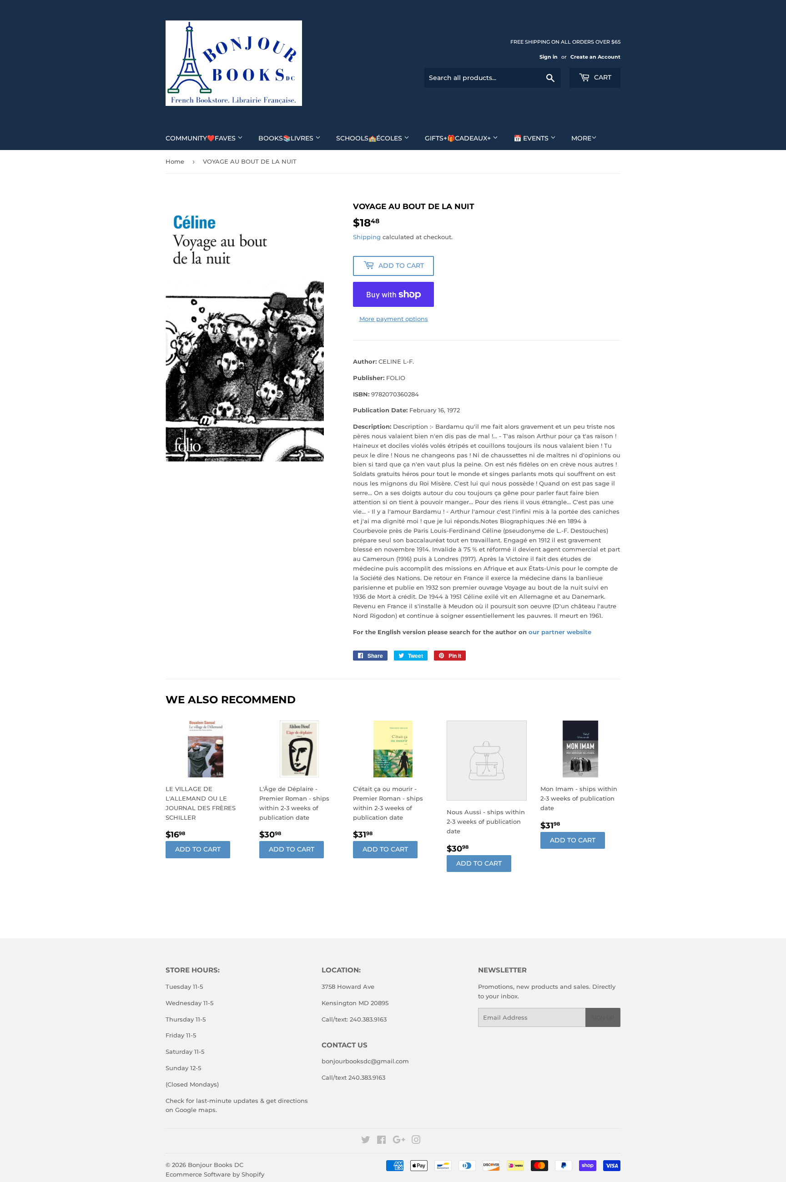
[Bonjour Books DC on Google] (399, 1141)
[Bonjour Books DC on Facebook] (381, 1141)
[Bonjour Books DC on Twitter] (365, 1141)
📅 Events (532, 138)
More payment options (393, 318)
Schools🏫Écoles (370, 138)
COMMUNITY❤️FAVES (201, 138)
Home (175, 161)
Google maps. (195, 1109)
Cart (601, 77)
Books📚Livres (286, 138)
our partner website (560, 632)
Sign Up (603, 1017)
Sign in (548, 57)
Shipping (367, 236)
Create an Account (595, 57)
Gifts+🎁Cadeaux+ (459, 138)
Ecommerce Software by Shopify (215, 1174)
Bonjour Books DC (215, 1164)
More (581, 138)
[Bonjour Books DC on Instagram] (416, 1141)
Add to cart (198, 849)
